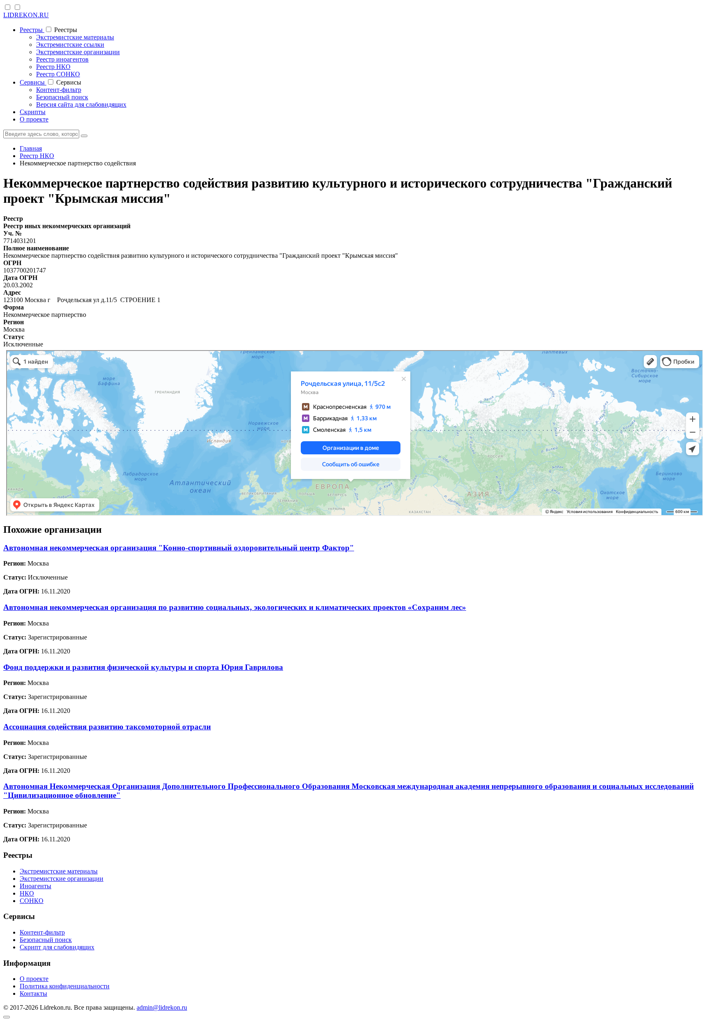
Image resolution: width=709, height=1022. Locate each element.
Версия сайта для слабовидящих (81, 104)
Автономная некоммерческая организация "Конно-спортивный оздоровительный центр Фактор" (178, 547)
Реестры (32, 29)
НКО (27, 893)
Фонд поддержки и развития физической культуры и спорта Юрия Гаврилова (143, 667)
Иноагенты (35, 885)
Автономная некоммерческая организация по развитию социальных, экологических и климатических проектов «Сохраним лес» (234, 607)
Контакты (33, 993)
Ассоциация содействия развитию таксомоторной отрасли (107, 726)
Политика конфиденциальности (65, 986)
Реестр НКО (53, 66)
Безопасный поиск (62, 97)
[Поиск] (84, 136)
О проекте (34, 119)
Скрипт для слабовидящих (57, 947)
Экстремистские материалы (75, 37)
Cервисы (33, 82)
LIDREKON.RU (26, 14)
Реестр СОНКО (58, 74)
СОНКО (31, 900)
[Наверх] (6, 1017)
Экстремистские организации (78, 51)
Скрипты (33, 111)
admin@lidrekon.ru (162, 1007)
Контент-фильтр (58, 89)
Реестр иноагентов (62, 59)
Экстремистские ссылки (70, 44)
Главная (31, 148)
